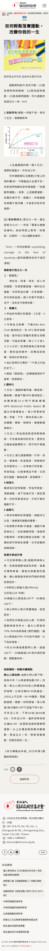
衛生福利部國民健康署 (14, 925)
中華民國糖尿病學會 (12, 901)
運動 (24, 17)
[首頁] (24, 5)
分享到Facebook (19, 769)
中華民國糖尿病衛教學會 (15, 907)
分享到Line (12, 769)
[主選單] (44, 5)
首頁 (3, 13)
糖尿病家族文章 (20, 13)
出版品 (9, 13)
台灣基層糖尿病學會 (12, 913)
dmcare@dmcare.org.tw (21, 842)
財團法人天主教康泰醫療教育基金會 (20, 919)
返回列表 (24, 779)
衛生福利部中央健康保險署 (16, 931)
